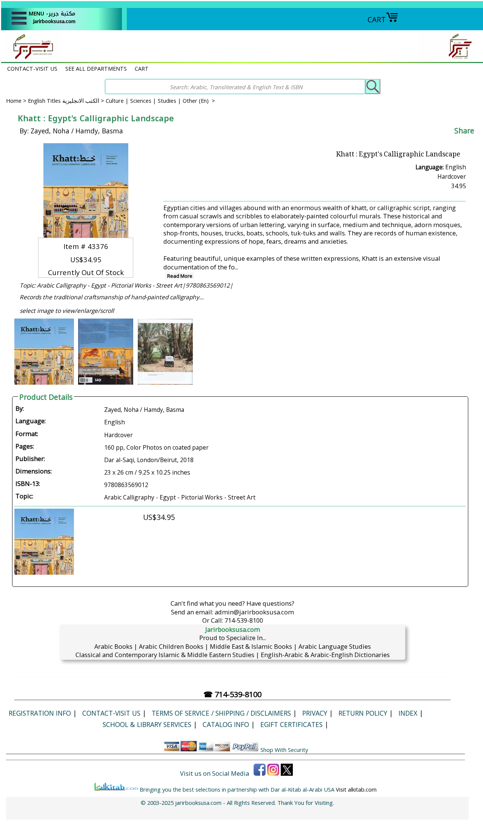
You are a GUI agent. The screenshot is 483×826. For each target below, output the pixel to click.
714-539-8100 (244, 620)
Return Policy (362, 713)
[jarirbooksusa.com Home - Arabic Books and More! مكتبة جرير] (31, 58)
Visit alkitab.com (356, 789)
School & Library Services (147, 724)
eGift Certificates (291, 724)
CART (377, 19)
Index (407, 713)
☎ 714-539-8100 (232, 694)
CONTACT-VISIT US (32, 68)
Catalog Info (226, 724)
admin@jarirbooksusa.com (254, 612)
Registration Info (40, 713)
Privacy (314, 713)
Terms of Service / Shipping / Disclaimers (221, 713)
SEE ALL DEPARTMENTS (96, 68)
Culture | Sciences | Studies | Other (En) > (160, 100)
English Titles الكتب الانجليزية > (67, 100)
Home (14, 100)
